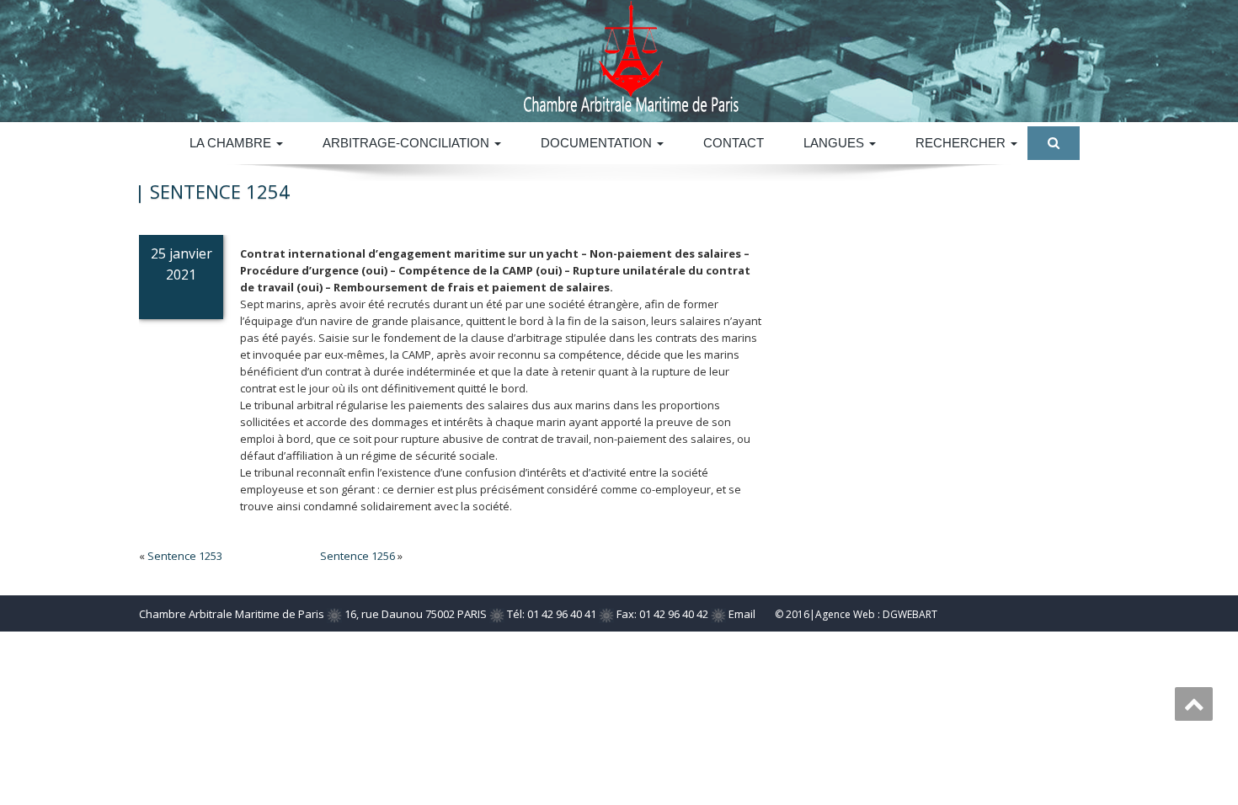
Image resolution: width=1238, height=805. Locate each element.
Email (741, 613)
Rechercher (962, 143)
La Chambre (232, 143)
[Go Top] (1194, 704)
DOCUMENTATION (598, 143)
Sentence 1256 (357, 555)
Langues (835, 143)
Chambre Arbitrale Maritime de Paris (231, 613)
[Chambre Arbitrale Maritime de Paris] (756, 57)
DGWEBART (910, 614)
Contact (733, 143)
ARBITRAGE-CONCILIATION (408, 143)
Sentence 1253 (184, 555)
